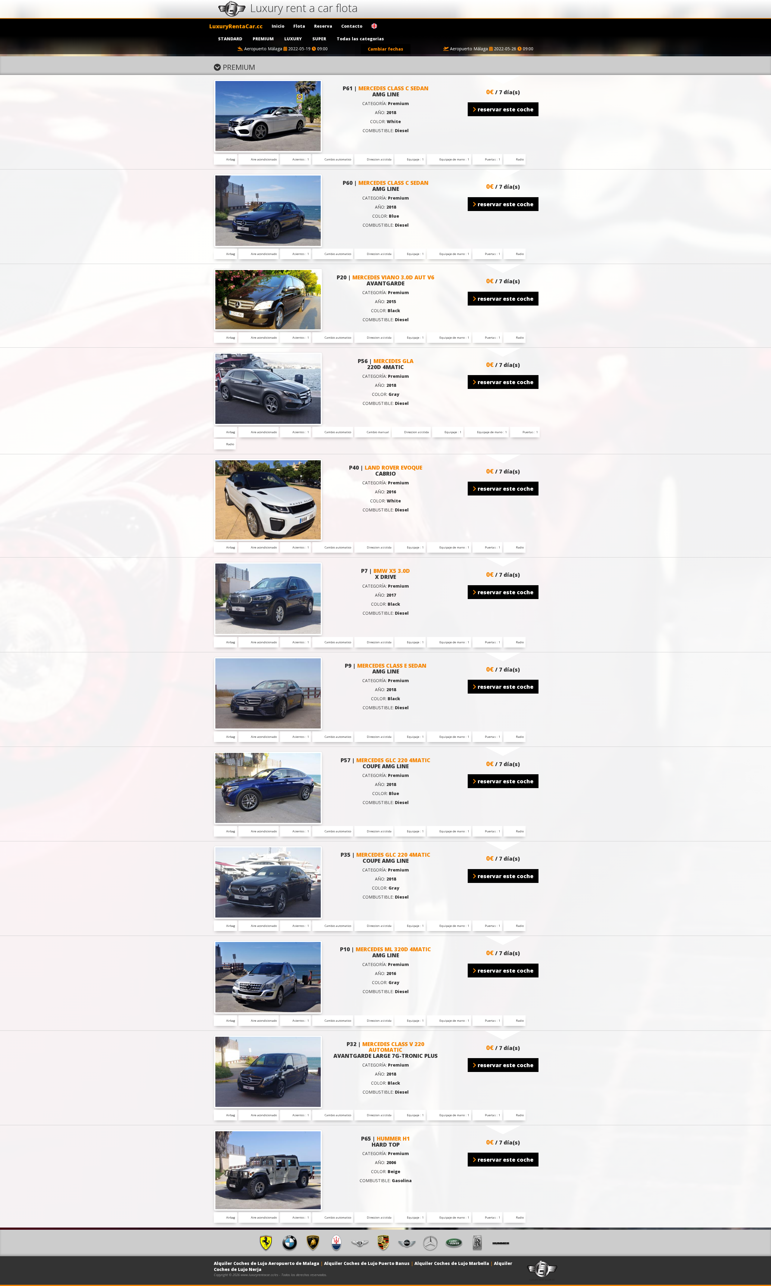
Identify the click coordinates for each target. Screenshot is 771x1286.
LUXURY (293, 39)
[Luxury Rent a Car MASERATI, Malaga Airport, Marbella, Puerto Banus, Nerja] (338, 1242)
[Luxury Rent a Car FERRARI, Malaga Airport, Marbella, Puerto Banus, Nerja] (268, 1242)
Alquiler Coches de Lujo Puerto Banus (367, 1263)
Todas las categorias (360, 39)
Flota (299, 26)
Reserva (323, 26)
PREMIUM (263, 39)
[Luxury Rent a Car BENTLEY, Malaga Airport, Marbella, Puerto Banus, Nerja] (362, 1242)
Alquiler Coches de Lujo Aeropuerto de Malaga (266, 1263)
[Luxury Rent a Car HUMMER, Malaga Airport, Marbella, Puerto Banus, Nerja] (503, 1242)
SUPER (319, 39)
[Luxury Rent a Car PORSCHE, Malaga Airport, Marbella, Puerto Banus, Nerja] (385, 1242)
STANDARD (230, 39)
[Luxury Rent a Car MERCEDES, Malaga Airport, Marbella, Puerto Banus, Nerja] (432, 1242)
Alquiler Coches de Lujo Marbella (451, 1263)
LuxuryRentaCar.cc (236, 26)
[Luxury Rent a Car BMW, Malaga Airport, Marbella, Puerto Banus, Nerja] (291, 1242)
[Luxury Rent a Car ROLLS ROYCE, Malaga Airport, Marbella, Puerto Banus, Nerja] (479, 1242)
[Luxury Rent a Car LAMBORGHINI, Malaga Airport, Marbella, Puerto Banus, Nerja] (315, 1242)
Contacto (351, 26)
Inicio (278, 26)
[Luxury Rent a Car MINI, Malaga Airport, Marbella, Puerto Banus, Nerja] (409, 1242)
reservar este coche (504, 109)
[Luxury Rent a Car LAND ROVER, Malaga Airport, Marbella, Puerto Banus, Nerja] (456, 1242)
